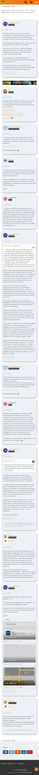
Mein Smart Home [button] (9, 73)
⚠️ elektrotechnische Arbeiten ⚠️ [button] (13, 114)
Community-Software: (19, 772)
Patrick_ (21, 523)
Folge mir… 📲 (7, 118)
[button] (26, 2)
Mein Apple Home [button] (9, 110)
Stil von (19, 770)
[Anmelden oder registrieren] (31, 2)
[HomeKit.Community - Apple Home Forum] (3, 2)
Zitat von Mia (9, 461)
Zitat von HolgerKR (12, 246)
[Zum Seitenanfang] (36, 769)
